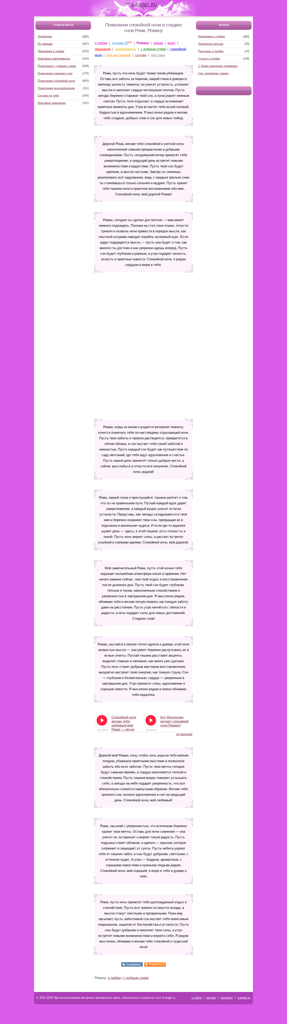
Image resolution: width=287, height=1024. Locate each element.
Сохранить (133, 964)
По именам (45, 43)
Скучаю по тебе (48, 95)
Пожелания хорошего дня (55, 73)
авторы (211, 997)
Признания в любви (51, 51)
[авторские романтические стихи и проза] (141, 5)
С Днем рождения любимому (218, 66)
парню (158, 43)
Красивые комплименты (54, 58)
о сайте (196, 997)
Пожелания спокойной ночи (56, 80)
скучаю (140, 55)
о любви (101, 43)
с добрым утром (153, 49)
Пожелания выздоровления (56, 88)
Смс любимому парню (213, 73)
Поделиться (156, 964)
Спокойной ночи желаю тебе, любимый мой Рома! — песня (123, 721)
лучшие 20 (120, 43)
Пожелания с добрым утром (57, 66)
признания (103, 49)
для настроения (118, 55)
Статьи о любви (209, 58)
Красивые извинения (52, 103)
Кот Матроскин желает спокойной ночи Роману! (174, 721)
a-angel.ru (243, 997)
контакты (227, 997)
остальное (184, 734)
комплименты (125, 49)
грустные (158, 55)
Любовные (45, 36)
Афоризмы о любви (211, 36)
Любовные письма (210, 43)
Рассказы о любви (210, 51)
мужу (171, 43)
